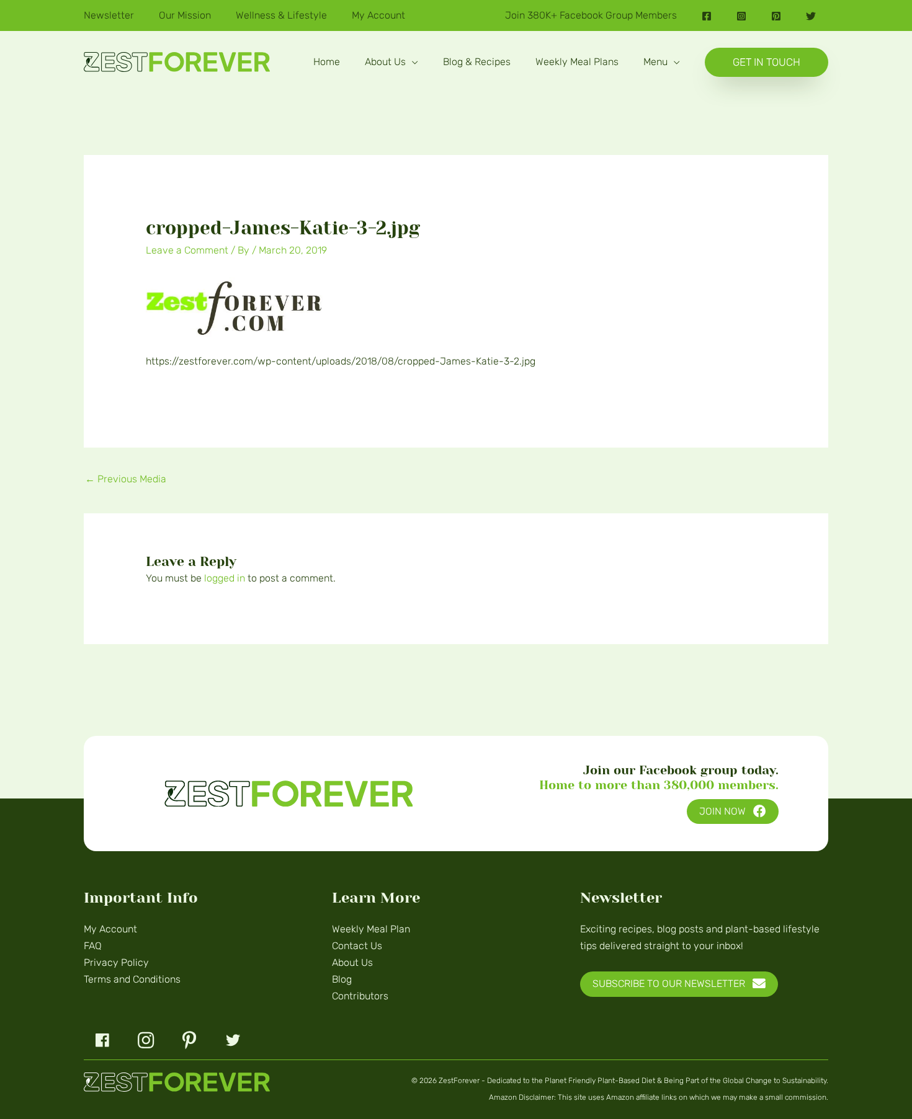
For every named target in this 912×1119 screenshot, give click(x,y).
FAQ (93, 946)
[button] (412, 62)
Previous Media (125, 479)
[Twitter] (811, 16)
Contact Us (357, 946)
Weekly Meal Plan (371, 929)
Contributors (360, 996)
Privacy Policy (116, 962)
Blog (342, 979)
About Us (352, 962)
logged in (224, 578)
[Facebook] (707, 16)
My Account (110, 929)
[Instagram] (741, 16)
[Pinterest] (776, 16)
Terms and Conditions (132, 979)
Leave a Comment (187, 250)
